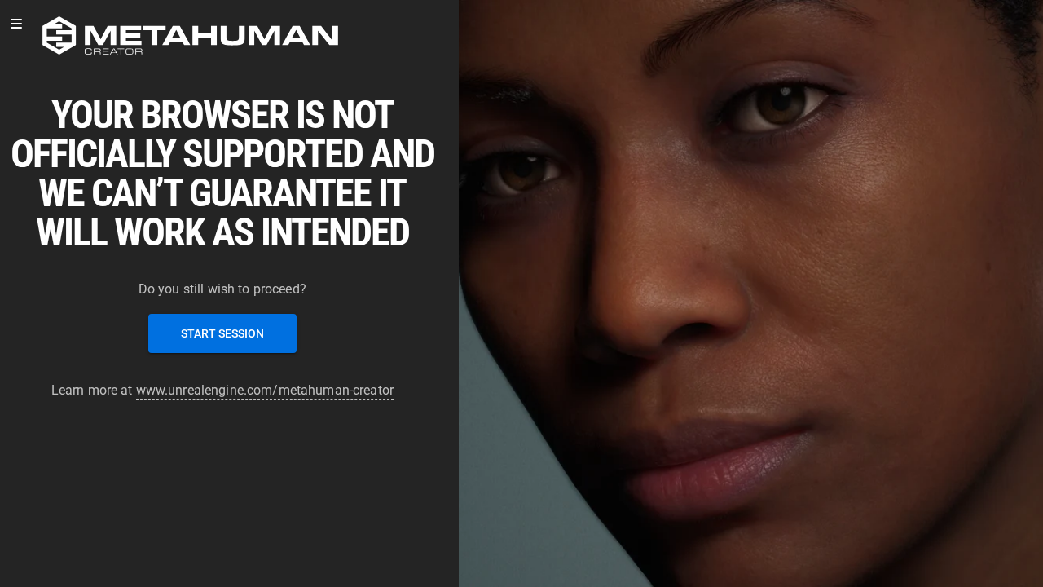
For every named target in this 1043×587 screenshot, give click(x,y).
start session (222, 333)
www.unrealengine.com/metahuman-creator (265, 390)
